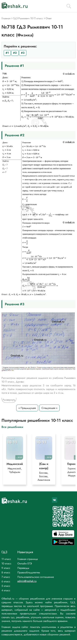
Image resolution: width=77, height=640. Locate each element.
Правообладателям (28, 572)
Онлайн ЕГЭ (24, 563)
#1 (7, 53)
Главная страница (27, 559)
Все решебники (12, 427)
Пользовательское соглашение (35, 577)
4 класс (5, 590)
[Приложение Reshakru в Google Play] (63, 544)
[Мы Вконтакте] (54, 500)
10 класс (6, 563)
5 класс (5, 586)
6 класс (5, 581)
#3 (22, 53)
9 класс (5, 568)
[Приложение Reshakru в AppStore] (63, 536)
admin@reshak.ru (26, 581)
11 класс (6, 559)
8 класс (5, 572)
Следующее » (49, 408)
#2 (15, 53)
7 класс (5, 577)
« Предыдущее (27, 408)
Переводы (23, 568)
